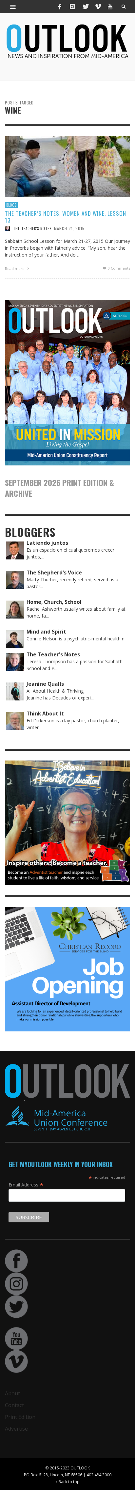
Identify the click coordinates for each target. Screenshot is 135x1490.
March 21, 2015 (69, 228)
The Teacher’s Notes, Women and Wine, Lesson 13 (65, 216)
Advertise (16, 1428)
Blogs (11, 205)
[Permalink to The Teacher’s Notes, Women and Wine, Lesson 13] (67, 166)
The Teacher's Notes (32, 228)
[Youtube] (110, 6)
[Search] (13, 6)
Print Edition (20, 1416)
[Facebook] (60, 6)
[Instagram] (72, 6)
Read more (15, 268)
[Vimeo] (97, 6)
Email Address (26, 1184)
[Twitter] (85, 6)
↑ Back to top (67, 1481)
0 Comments (118, 268)
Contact (14, 1405)
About (12, 1393)
